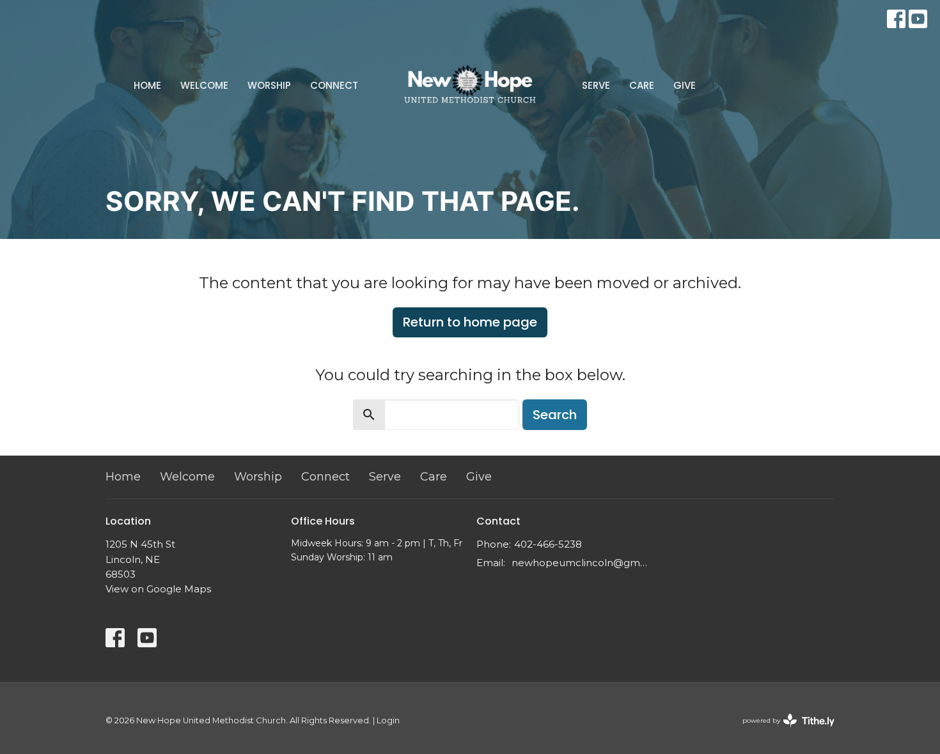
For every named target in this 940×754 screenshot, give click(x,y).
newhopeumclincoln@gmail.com (580, 563)
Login (388, 720)
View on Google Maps (158, 589)
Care (641, 85)
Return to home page (470, 322)
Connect (334, 85)
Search (555, 415)
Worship (269, 85)
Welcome (204, 85)
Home (147, 85)
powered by (782, 731)
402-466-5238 (548, 544)
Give (684, 85)
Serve (596, 85)
